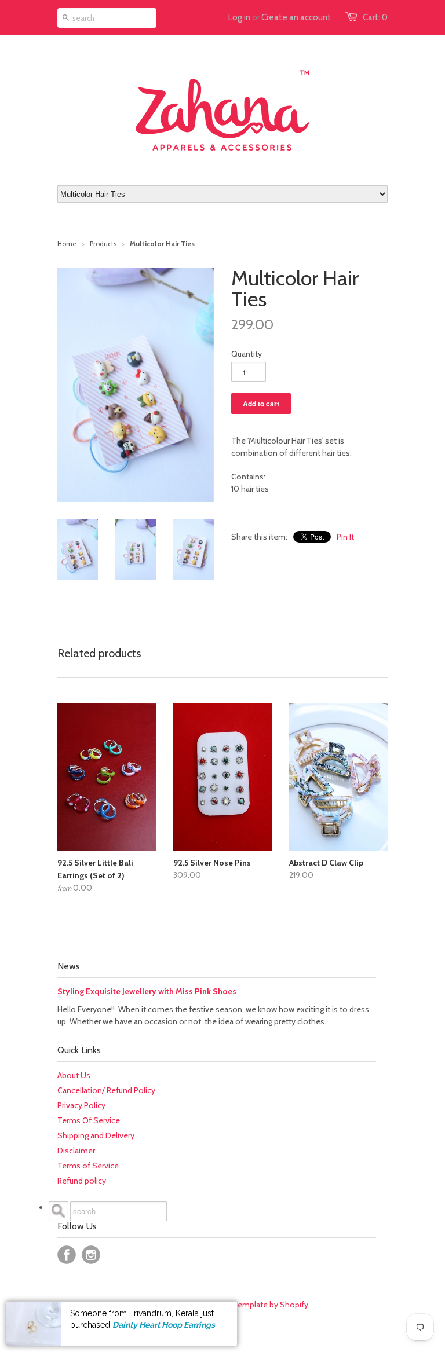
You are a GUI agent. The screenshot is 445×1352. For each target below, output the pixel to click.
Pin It (345, 537)
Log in (239, 17)
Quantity (246, 354)
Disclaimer (76, 1150)
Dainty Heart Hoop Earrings (163, 1324)
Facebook (66, 1254)
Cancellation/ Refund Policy (106, 1090)
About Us (73, 1075)
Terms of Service (88, 1165)
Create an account (296, 17)
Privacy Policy (81, 1105)
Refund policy (81, 1180)
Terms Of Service (88, 1120)
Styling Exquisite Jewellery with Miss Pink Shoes (146, 991)
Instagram (91, 1254)
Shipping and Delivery (95, 1135)
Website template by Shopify (255, 1304)
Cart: (375, 17)
